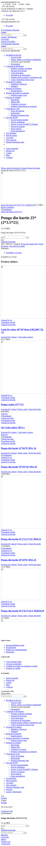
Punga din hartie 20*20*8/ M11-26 (18, 560)
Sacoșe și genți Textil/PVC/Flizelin (24, 124)
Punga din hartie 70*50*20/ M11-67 (19, 467)
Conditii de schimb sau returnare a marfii (21, 666)
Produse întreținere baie (20, 115)
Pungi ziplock (16, 129)
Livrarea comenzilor (13, 664)
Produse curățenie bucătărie (21, 68)
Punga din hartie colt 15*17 (11, 212)
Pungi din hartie (34, 168)
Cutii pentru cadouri (25, 337)
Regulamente (11, 647)
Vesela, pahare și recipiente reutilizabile (26, 59)
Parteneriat (10, 652)
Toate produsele (12, 678)
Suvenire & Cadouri (20, 168)
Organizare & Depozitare (20, 75)
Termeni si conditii (13, 668)
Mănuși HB (15, 102)
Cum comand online (14, 662)
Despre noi (10, 680)
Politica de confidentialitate (16, 650)
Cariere (9, 683)
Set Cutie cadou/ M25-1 (13, 427)
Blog (8, 685)
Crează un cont (7, 811)
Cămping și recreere (18, 104)
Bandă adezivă (16, 91)
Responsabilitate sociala (15, 645)
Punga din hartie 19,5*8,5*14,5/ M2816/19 (18, 205)
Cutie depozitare (17, 73)
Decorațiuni (15, 64)
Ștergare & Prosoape (19, 71)
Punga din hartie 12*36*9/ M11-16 (18, 448)
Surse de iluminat (17, 111)
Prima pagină (6, 168)
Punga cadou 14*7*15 (12, 404)
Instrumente (15, 113)
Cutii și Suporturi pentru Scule (22, 80)
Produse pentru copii (19, 95)
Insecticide (15, 100)
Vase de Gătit (16, 57)
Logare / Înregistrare (14, 792)
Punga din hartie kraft (29, 244)
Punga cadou (23, 409)
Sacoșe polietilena (18, 122)
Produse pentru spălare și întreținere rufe (26, 77)
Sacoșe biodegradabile (19, 120)
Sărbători (14, 86)
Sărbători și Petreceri (19, 84)
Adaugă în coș (2, 828)
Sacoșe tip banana (18, 126)
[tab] (25, 253)
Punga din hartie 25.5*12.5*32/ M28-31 (21, 539)
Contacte (9, 687)
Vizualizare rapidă (8, 322)
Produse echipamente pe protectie (24, 106)
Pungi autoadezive (18, 131)
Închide (4, 798)
